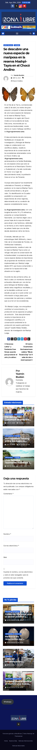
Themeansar (18, 736)
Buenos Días (13, 741)
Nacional (8, 611)
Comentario (8, 494)
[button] (30, 33)
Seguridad (16, 611)
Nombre (7, 534)
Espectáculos (8, 45)
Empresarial (9, 414)
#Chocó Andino (17, 81)
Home (6, 741)
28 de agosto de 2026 (15, 620)
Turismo (16, 45)
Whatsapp (7, 702)
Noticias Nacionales (18, 745)
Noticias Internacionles (26, 741)
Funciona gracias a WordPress (12, 733)
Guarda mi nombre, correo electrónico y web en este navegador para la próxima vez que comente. (18, 575)
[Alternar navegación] (17, 33)
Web (5, 557)
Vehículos (18, 634)
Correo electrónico (11, 546)
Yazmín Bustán (19, 75)
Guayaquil (9, 656)
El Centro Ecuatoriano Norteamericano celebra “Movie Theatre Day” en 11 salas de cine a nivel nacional (26, 352)
